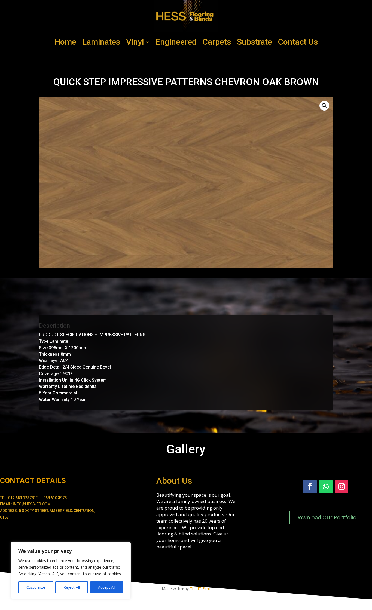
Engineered (176, 42)
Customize (35, 587)
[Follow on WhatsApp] (326, 486)
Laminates (101, 42)
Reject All (71, 587)
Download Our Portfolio (325, 517)
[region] (71, 570)
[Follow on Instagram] (341, 486)
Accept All (106, 587)
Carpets (217, 42)
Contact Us (298, 42)
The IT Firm (200, 588)
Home (65, 42)
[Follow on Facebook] (310, 486)
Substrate (254, 42)
